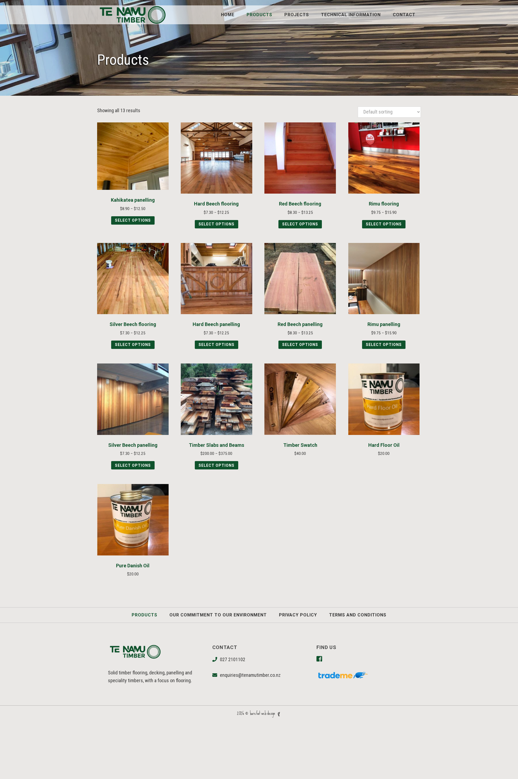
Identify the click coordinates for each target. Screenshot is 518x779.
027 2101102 (232, 659)
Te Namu (132, 14)
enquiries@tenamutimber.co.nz (250, 675)
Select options (133, 220)
